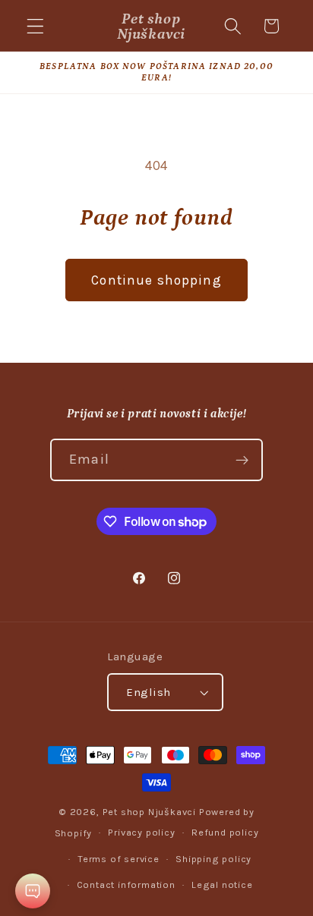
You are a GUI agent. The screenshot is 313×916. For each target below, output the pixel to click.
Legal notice (222, 884)
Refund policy (224, 832)
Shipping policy (213, 858)
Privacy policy (141, 832)
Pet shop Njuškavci (150, 811)
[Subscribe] (242, 460)
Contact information (126, 884)
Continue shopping (156, 280)
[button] (35, 26)
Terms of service (118, 858)
